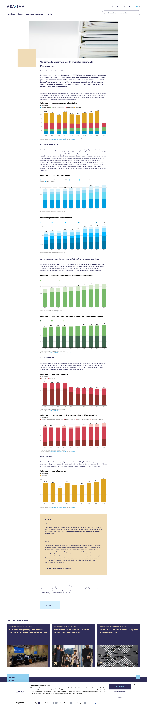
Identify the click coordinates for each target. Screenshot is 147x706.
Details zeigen (93, 703)
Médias (119, 7)
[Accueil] (18, 6)
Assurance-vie (94, 587)
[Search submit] (105, 12)
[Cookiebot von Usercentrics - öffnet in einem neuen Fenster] (20, 703)
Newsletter (128, 7)
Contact (12, 677)
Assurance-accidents (63, 587)
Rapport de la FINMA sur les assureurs (59, 568)
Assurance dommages (79, 587)
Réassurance (45, 592)
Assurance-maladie (47, 587)
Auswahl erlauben (120, 692)
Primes (68, 592)
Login (112, 7)
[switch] (55, 703)
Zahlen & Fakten (57, 592)
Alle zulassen (120, 686)
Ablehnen (120, 697)
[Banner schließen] (134, 684)
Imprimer (48, 605)
